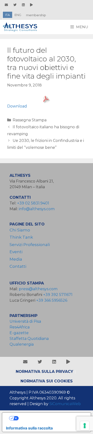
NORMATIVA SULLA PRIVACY (44, 371)
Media (16, 259)
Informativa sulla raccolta (29, 428)
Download (17, 106)
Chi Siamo (20, 230)
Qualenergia (22, 344)
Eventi (16, 251)
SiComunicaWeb (65, 404)
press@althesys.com (38, 289)
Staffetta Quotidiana (29, 338)
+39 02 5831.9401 (33, 203)
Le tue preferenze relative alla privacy (51, 418)
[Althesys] (21, 27)
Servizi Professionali (30, 244)
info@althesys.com (37, 209)
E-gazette (19, 333)
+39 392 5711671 (57, 294)
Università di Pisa (25, 321)
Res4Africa (20, 327)
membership (36, 15)
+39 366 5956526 (51, 300)
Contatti (18, 266)
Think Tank (21, 237)
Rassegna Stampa (29, 120)
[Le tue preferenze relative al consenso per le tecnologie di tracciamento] (84, 425)
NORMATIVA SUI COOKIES (47, 381)
